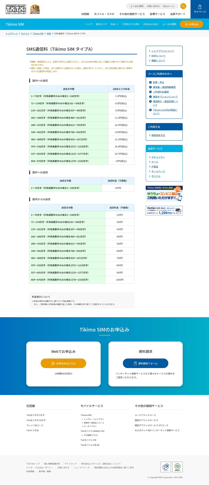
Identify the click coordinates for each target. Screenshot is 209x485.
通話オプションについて (165, 96)
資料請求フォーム (148, 363)
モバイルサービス (91, 406)
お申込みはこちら (66, 363)
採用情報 (30, 471)
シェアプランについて (162, 51)
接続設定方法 (158, 135)
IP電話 (154, 166)
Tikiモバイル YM (88, 439)
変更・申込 (158, 82)
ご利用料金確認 (161, 91)
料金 (113, 24)
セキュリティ (158, 157)
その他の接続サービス (132, 14)
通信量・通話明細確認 (164, 87)
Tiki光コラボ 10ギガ (36, 420)
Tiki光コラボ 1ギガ (35, 414)
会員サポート (178, 14)
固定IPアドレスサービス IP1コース (151, 425)
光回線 (85, 14)
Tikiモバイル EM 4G (89, 444)
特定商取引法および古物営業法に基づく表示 (114, 467)
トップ (88, 24)
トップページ (12, 33)
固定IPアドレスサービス (146, 420)
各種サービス (157, 14)
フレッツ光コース (34, 425)
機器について (158, 60)
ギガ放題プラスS (91, 435)
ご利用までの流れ (130, 24)
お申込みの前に (151, 24)
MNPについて (158, 55)
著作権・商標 (45, 471)
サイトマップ (71, 463)
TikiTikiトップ (33, 463)
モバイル (25, 33)
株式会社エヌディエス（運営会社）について (101, 463)
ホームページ (158, 171)
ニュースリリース (82, 467)
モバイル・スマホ (104, 14)
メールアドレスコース (145, 414)
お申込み (193, 24)
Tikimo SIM (38, 33)
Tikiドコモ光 (32, 430)
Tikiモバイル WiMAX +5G (92, 430)
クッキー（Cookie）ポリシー (39, 467)
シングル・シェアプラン (94, 419)
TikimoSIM (86, 414)
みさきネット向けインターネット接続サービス (157, 430)
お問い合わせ (153, 6)
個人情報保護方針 (52, 463)
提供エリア (101, 24)
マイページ (200, 11)
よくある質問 (137, 6)
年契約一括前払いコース (94, 422)
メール (154, 161)
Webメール (168, 6)
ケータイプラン (90, 426)
